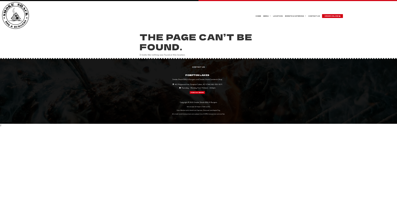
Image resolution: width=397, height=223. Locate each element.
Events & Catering (294, 16)
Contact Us (314, 16)
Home (258, 16)
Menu (266, 16)
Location (278, 16)
